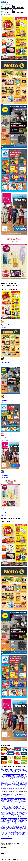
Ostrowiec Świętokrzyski (11, 783)
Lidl (1, 148)
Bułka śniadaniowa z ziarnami (7, 825)
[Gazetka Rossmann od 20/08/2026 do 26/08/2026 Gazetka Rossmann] (10, 506)
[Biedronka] (14, 59)
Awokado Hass (8, 800)
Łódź (17, 769)
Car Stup (15, 826)
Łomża (21, 781)
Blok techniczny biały (16, 811)
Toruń (13, 771)
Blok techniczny (8, 811)
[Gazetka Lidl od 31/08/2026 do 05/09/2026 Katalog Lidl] (10, 394)
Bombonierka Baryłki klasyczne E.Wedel (17, 815)
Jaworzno (4, 783)
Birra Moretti (14, 808)
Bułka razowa (17, 822)
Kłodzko (7, 788)
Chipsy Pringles (11, 828)
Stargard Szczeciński (11, 782)
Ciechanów (15, 785)
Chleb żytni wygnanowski (13, 833)
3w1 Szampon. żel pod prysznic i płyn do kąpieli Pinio (12, 794)
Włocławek (3, 775)
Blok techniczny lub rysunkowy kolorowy (12, 811)
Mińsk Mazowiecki (22, 785)
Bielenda (10, 807)
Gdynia (18, 770)
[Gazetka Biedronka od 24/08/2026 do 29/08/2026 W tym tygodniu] (10, 318)
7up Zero (25, 794)
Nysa (2, 787)
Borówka (2, 816)
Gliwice (20, 771)
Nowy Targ (21, 782)
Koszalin (8, 774)
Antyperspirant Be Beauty (9, 798)
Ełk (1, 783)
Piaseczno (23, 777)
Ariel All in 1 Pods (15, 799)
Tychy (2, 776)
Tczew (25, 782)
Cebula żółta (9, 827)
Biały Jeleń (25, 806)
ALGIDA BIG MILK (5, 795)
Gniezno (15, 778)
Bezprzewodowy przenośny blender (15, 806)
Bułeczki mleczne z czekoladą (17, 820)
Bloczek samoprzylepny (20, 809)
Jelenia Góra (8, 776)
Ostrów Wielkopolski (5, 777)
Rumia (6, 781)
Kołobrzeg (3, 781)
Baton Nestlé (7, 805)
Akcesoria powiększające (18, 796)
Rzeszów (22, 770)
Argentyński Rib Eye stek (6, 799)
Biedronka (14, 9)
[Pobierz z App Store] (18, 8)
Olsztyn (16, 771)
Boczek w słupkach (13, 813)
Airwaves (2, 796)
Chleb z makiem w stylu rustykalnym (8, 832)
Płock (23, 771)
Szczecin (23, 769)
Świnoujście (23, 787)
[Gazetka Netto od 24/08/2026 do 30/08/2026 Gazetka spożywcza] (10, 356)
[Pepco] (14, 235)
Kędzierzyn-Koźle (16, 781)
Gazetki (2, 4)
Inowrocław (19, 776)
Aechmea (25, 795)
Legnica (21, 774)
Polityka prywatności (7, 855)
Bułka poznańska (10, 822)
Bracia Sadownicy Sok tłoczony (11, 816)
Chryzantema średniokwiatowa (13, 834)
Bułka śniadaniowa (8, 823)
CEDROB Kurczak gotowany (7, 826)
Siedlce (25, 775)
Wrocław (10, 769)
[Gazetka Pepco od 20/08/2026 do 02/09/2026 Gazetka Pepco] (10, 469)
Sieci (5, 4)
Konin (4, 776)
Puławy (17, 782)
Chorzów (12, 778)
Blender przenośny (11, 809)
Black (18, 808)
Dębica (2, 784)
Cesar (13, 827)
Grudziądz (15, 775)
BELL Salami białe (16, 800)
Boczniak (6, 815)
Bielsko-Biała (9, 771)
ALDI (2, 192)
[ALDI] (14, 191)
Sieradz (11, 785)
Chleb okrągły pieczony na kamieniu (18, 831)
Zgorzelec (10, 781)
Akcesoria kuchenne (9, 796)
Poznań (14, 769)
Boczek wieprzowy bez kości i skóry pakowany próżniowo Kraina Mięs (14, 814)
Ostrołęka (24, 779)
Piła (16, 776)
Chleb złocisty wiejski (20, 832)
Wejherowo (17, 788)
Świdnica (2, 779)
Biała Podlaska (4, 782)
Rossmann (3, 280)
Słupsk (24, 774)
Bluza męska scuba (4, 813)
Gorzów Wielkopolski (15, 772)
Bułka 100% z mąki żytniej (13, 821)
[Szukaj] (2, 16)
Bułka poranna (4, 822)
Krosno (25, 781)
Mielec (2, 785)
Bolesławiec (11, 788)
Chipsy (6, 828)
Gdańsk (20, 769)
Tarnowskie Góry (20, 783)
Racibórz (11, 779)
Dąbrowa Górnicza (13, 777)
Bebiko (16, 805)
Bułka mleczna (23, 821)
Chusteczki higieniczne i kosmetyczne (11, 836)
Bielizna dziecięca (16, 807)
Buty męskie (8, 820)
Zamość (13, 776)
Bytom (21, 772)
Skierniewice (5, 787)
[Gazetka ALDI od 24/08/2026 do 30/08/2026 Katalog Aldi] (10, 431)
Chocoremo (21, 833)
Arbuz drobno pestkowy (20, 798)
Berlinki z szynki (4, 806)
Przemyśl (23, 778)
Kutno (26, 783)
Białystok (14, 770)
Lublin (6, 770)
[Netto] (14, 103)
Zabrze (14, 774)
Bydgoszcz (10, 770)
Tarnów (4, 774)
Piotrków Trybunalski (5, 778)
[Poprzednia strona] (1, 768)
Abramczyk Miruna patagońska (16, 795)
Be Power (12, 805)
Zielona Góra (8, 772)
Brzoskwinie (16, 819)
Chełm (20, 779)
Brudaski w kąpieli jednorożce (17, 818)
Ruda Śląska (24, 776)
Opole (25, 771)
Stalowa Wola (16, 779)
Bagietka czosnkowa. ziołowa (7, 802)
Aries (20, 799)
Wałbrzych (10, 775)
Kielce (25, 770)
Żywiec (9, 784)
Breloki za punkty (4, 818)
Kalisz (17, 774)
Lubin (6, 775)
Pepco (2, 236)
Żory (8, 785)
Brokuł (9, 818)
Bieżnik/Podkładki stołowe (6, 808)
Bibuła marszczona (4, 807)
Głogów (19, 777)
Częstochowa (3, 771)
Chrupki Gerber (4, 834)
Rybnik (11, 774)
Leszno (18, 775)
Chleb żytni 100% (4, 833)
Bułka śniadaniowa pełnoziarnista (19, 823)
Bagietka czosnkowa (21, 801)
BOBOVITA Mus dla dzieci (11, 801)
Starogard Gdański (23, 784)
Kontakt (8, 4)
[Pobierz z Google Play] (6, 8)
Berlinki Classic (21, 805)
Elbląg (22, 775)
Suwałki (19, 778)
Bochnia (10, 787)
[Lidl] (14, 147)
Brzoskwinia (11, 819)
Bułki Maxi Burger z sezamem (19, 825)
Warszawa (3, 769)
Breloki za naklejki (22, 816)
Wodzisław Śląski (15, 784)
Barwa (22, 803)
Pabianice (14, 787)
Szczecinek (3, 788)
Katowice (2, 770)
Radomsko (18, 787)
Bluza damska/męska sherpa (21, 812)
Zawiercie (22, 788)
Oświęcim (6, 784)
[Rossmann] (14, 278)
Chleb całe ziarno (9, 829)
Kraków (6, 769)
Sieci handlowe (6, 850)
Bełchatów (7, 779)
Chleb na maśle (16, 829)
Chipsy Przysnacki (19, 828)
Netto (2, 104)
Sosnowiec (3, 772)
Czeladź (5, 785)
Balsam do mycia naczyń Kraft (14, 803)
